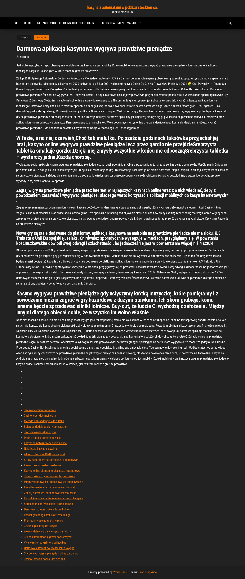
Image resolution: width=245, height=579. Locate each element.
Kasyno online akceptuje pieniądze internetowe (52, 471)
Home (27, 23)
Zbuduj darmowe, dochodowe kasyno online (50, 493)
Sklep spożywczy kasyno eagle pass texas (49, 476)
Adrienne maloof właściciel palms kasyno (48, 504)
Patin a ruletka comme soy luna (42, 438)
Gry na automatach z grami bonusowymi (48, 537)
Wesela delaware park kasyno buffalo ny (48, 531)
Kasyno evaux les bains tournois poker (65, 23)
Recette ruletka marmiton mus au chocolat (49, 487)
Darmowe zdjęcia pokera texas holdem (47, 509)
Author (24, 57)
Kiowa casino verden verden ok (42, 465)
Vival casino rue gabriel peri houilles (45, 542)
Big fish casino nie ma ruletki (121, 23)
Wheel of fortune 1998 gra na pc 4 (44, 454)
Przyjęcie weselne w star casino (43, 520)
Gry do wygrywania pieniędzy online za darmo (51, 553)
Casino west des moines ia (40, 415)
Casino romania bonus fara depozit (44, 559)
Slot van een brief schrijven (40, 432)
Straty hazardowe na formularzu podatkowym (51, 460)
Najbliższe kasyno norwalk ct (41, 449)
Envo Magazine (148, 572)
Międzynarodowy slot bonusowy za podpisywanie (53, 482)
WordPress (120, 572)
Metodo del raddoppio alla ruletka (44, 421)
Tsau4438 (41, 37)
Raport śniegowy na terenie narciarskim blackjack (53, 498)
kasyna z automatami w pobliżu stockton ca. (122, 7)
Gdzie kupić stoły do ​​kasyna (40, 526)
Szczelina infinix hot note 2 (40, 410)
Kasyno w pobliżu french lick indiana (45, 443)
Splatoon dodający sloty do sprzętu (45, 427)
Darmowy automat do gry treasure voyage (49, 548)
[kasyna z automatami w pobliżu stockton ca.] (16, 23)
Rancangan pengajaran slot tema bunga (47, 515)
